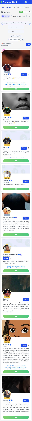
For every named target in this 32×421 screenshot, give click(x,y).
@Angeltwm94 (6, 256)
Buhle (5, 299)
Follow (28, 44)
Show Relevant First (15, 39)
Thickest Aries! (8, 217)
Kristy (5, 74)
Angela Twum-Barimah (10, 254)
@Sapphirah (6, 182)
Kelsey (5, 117)
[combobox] (16, 31)
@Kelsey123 (6, 119)
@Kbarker (5, 76)
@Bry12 (5, 346)
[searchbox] (19, 31)
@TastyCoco (6, 219)
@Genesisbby (6, 402)
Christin (5, 181)
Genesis (6, 400)
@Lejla (4, 149)
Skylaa (5, 345)
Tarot (5, 147)
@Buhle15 (5, 300)
